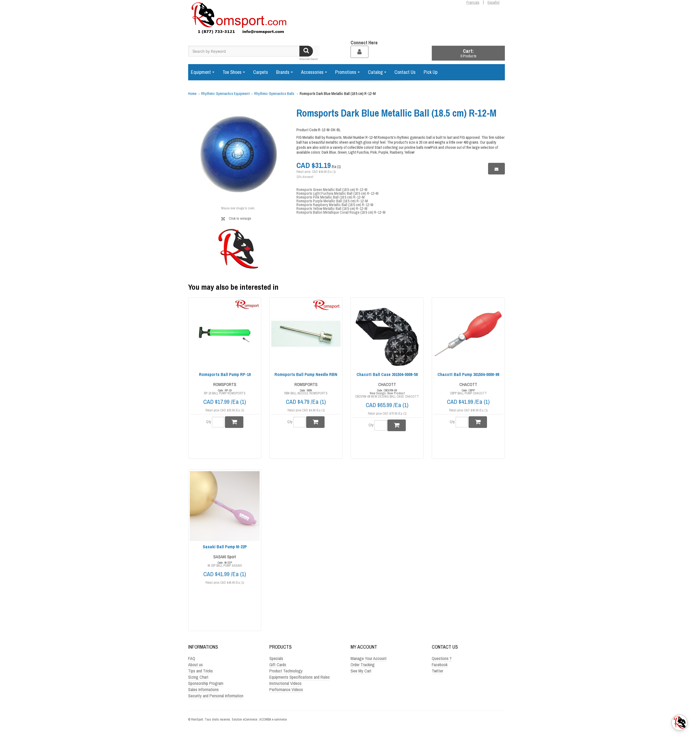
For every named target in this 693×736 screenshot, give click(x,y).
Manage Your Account (369, 658)
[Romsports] (238, 20)
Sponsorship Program (205, 683)
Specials (276, 658)
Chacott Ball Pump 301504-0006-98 (468, 374)
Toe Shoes (232, 72)
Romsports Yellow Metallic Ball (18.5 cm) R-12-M (331, 208)
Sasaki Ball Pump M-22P (225, 547)
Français (472, 2)
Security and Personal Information (215, 696)
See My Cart (361, 671)
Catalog (375, 72)
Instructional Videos (285, 683)
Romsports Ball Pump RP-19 (225, 374)
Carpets (260, 72)
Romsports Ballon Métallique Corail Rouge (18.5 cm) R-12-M (340, 212)
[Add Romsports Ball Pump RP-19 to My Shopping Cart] (234, 422)
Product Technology (286, 671)
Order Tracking (363, 665)
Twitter (437, 671)
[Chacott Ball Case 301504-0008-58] (387, 334)
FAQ (191, 658)
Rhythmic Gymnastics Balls (274, 93)
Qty (208, 421)
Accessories (312, 72)
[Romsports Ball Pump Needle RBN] (306, 334)
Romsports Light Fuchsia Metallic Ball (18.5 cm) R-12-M (337, 193)
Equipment (201, 72)
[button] (468, 53)
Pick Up (430, 72)
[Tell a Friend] (496, 168)
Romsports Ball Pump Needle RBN (305, 374)
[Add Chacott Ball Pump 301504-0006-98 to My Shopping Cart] (478, 422)
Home (192, 93)
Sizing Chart (198, 677)
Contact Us (405, 72)
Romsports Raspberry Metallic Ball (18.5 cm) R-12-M (334, 204)
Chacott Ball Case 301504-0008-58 (387, 374)
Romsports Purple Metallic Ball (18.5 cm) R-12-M (332, 201)
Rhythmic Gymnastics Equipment (225, 93)
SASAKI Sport (224, 557)
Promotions (345, 72)
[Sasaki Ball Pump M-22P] (225, 506)
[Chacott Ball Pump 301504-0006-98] (468, 334)
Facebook (439, 665)
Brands (282, 72)
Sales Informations (203, 689)
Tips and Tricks (200, 671)
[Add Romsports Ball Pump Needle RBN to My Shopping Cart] (315, 422)
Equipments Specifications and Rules (299, 677)
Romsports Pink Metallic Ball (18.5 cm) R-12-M (330, 197)
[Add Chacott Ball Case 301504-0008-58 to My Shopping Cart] (396, 425)
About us (195, 665)
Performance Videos (286, 689)
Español (493, 2)
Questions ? (442, 658)
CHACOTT (387, 384)
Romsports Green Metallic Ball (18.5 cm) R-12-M (331, 189)
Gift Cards (277, 665)
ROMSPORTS (224, 384)
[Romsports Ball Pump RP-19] (225, 334)
